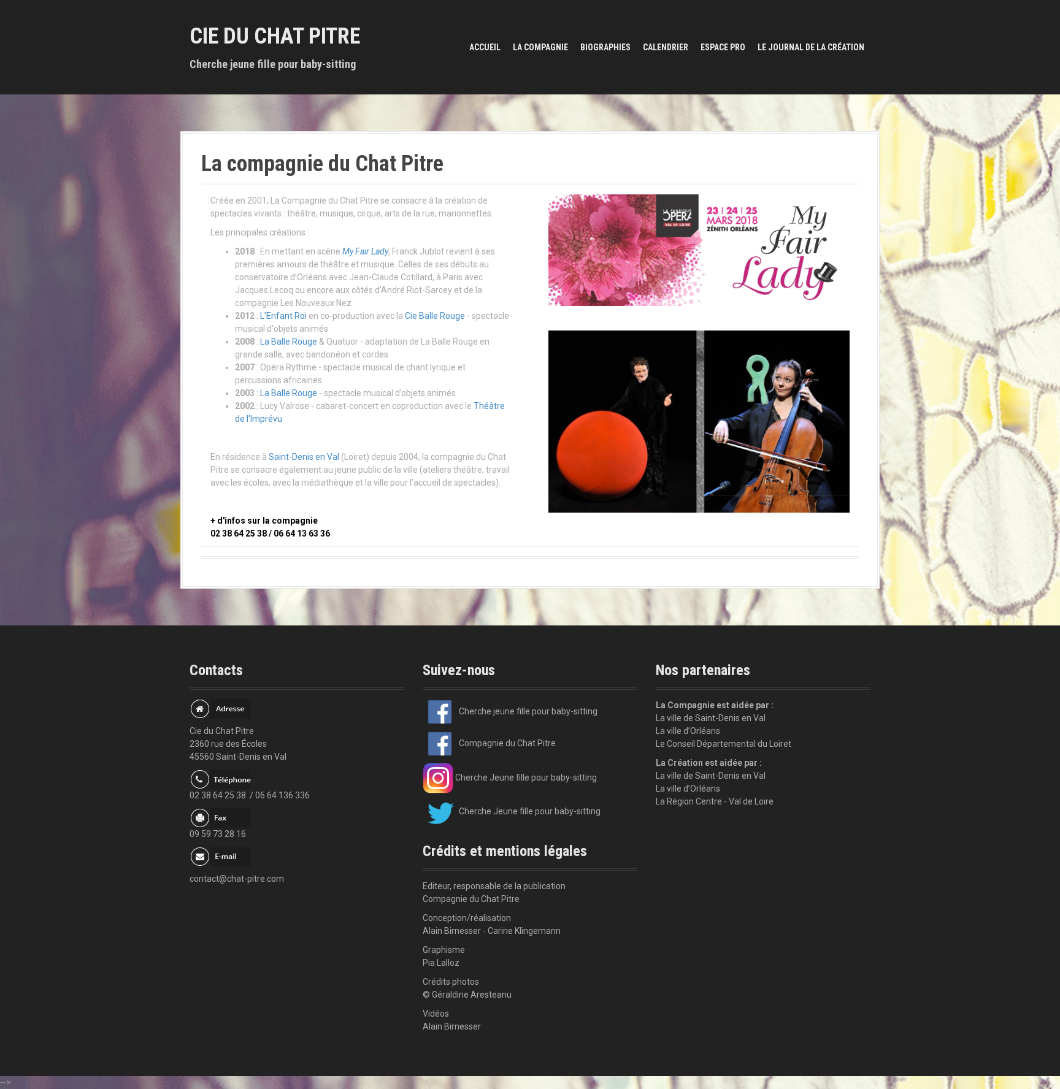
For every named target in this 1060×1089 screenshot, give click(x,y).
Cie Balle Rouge (435, 316)
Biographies (605, 47)
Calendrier (665, 47)
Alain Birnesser (452, 1026)
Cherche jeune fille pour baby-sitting (527, 711)
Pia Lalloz (441, 963)
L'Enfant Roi (283, 316)
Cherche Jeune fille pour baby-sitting (525, 777)
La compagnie (540, 47)
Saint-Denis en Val (304, 457)
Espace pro (723, 47)
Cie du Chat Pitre (275, 36)
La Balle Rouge (288, 341)
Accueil (485, 47)
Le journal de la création (811, 47)
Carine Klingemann (524, 931)
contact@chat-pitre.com (237, 879)
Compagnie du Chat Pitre (506, 743)
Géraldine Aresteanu (472, 994)
